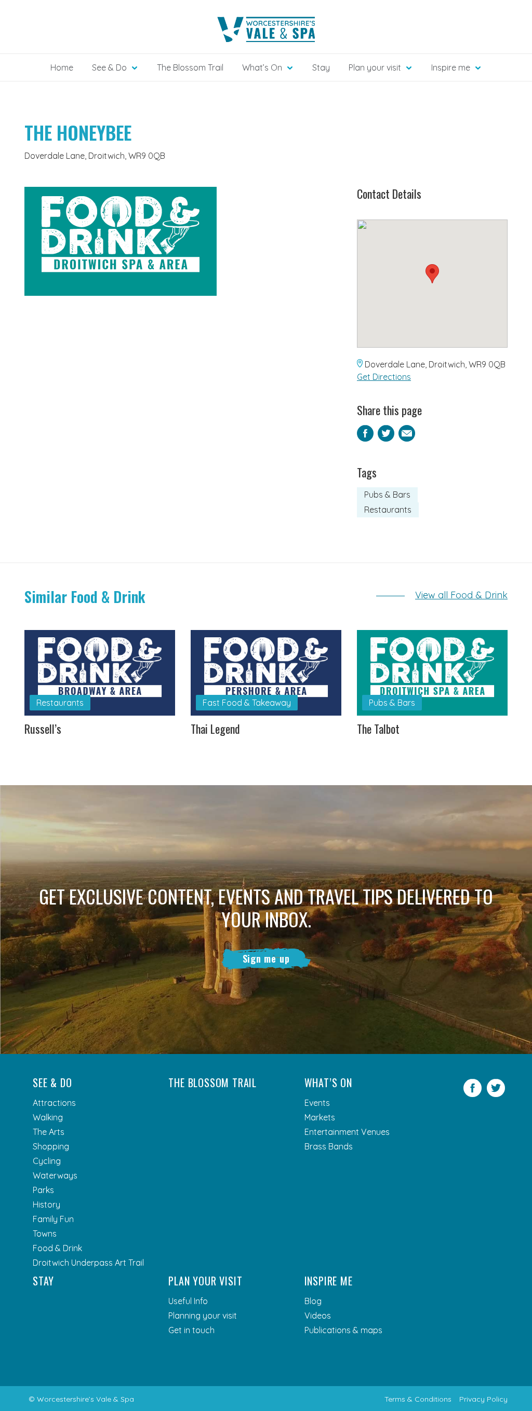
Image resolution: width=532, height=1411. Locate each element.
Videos (317, 1315)
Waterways (55, 1175)
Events (317, 1103)
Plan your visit (205, 1281)
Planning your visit (202, 1315)
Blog (313, 1301)
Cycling (47, 1161)
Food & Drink (57, 1248)
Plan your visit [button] (375, 67)
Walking (48, 1117)
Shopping (51, 1146)
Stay (321, 67)
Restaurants (387, 509)
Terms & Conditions (417, 1399)
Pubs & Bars (387, 494)
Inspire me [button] (450, 67)
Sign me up (266, 958)
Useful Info (188, 1301)
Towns (45, 1233)
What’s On (328, 1082)
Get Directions (384, 377)
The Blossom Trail (190, 67)
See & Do (52, 1082)
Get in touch (191, 1330)
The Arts (48, 1132)
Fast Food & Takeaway (247, 702)
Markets (319, 1117)
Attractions (54, 1103)
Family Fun (53, 1219)
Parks (43, 1190)
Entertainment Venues (347, 1132)
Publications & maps (343, 1330)
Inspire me (328, 1281)
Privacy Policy (483, 1399)
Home (61, 67)
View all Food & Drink (461, 595)
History (46, 1204)
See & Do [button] (109, 67)
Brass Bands (328, 1146)
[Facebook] (472, 1094)
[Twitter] (496, 1094)
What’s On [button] (262, 67)
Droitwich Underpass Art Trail (88, 1262)
